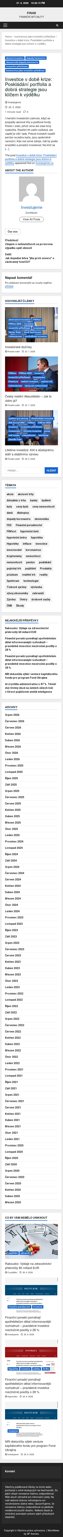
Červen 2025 (13, 803)
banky (33, 500)
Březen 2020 (13, 1202)
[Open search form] (57, 25)
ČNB (9, 605)
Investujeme (14, 102)
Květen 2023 (13, 961)
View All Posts (31, 219)
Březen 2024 (13, 898)
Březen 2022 (13, 1050)
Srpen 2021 (12, 1094)
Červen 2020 (13, 1183)
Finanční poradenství (29, 525)
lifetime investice (32, 431)
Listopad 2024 (14, 847)
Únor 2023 (11, 980)
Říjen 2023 (11, 930)
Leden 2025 (12, 835)
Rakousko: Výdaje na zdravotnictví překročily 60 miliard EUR (28, 1265)
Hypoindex (12, 1396)
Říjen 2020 (11, 1158)
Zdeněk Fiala (15, 439)
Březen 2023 (13, 974)
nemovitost (33, 556)
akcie (10, 494)
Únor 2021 (11, 1132)
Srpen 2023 (12, 942)
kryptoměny (14, 556)
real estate (14, 435)
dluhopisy (23, 512)
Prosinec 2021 (14, 1069)
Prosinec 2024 (14, 841)
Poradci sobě (14, 351)
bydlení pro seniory (18, 418)
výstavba (36, 587)
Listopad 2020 (14, 1151)
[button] (5, 25)
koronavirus (33, 550)
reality (43, 574)
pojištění (30, 568)
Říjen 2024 (11, 854)
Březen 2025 (13, 822)
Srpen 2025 (12, 791)
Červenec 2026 (14, 721)
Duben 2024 (12, 892)
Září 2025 (11, 784)
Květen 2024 (13, 885)
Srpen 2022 (12, 1018)
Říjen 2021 (11, 1082)
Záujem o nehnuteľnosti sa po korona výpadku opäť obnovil (29, 244)
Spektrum (13, 580)
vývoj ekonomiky (17, 593)
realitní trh (46, 381)
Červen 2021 (13, 1107)
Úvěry (23, 599)
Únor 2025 (11, 829)
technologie (31, 580)
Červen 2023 (13, 955)
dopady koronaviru (36, 58)
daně (10, 512)
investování (39, 328)
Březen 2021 (13, 1126)
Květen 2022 (13, 1037)
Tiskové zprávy (16, 587)
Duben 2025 (12, 816)
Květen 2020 (13, 1189)
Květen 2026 (13, 734)
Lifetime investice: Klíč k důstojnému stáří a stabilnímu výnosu (29, 452)
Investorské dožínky (18, 347)
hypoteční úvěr (29, 531)
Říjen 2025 (11, 778)
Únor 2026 (11, 752)
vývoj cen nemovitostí (36, 385)
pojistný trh (14, 568)
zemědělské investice (36, 336)
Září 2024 (11, 860)
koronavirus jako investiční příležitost (25, 70)
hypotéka (37, 537)
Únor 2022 (11, 1056)
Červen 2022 (13, 1031)
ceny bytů (22, 506)
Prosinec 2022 (14, 993)
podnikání (45, 562)
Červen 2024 (13, 879)
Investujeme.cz (44, 163)
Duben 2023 (12, 968)
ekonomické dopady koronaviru (22, 62)
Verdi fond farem (32, 332)
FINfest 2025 (15, 323)
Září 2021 (11, 1088)
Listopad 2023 (14, 923)
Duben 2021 (12, 1120)
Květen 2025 (13, 809)
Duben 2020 (12, 1196)
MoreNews (53, 1530)
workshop (43, 435)
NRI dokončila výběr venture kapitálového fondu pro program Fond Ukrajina (30, 1445)
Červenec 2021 (14, 1101)
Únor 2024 (11, 905)
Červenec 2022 (14, 1025)
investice (28, 323)
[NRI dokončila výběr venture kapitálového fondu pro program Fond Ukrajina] (31, 1419)
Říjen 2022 (11, 1006)
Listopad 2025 (14, 772)
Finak (31, 13)
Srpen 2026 (12, 714)
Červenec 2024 (14, 873)
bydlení (46, 500)
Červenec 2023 (14, 949)
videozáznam (15, 336)
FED (9, 525)
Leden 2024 (12, 911)
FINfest (37, 319)
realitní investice (29, 381)
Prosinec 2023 (14, 917)
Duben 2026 (12, 740)
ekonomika (42, 519)
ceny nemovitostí (43, 506)
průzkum (12, 574)
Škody (20, 605)
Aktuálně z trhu (16, 500)
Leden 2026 (12, 759)
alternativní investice (19, 319)
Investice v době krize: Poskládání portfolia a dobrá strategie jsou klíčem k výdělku (31, 159)
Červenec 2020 (14, 1177)
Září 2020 (11, 1164)
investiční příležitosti (17, 66)
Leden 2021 (12, 1139)
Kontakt (10, 1471)
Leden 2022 (12, 1063)
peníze (30, 562)
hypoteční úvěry (17, 537)
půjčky (36, 1368)
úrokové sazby (40, 599)
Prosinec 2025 (14, 765)
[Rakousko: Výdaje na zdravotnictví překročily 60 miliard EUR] (31, 1241)
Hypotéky (13, 543)
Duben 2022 (12, 1044)
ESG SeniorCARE (17, 422)
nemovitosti (14, 562)
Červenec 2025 (14, 797)
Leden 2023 (12, 987)
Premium (13, 381)
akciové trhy (26, 494)
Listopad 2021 (14, 1075)
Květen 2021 (13, 1113)
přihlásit (9, 286)
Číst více (13, 231)
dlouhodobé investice (42, 418)
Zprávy (11, 599)
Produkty (46, 568)
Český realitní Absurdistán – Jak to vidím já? (28, 398)
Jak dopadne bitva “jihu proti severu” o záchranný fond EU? (29, 258)
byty (9, 506)
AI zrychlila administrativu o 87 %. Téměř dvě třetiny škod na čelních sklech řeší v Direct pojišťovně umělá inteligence (30, 688)
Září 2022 (11, 1012)
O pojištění (12, 1272)
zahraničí (38, 593)
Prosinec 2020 (14, 1145)
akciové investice (15, 58)
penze (47, 431)
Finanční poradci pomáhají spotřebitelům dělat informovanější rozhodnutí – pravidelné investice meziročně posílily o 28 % (28, 1323)
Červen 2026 (13, 727)
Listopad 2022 (14, 999)
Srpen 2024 (12, 867)
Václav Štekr (15, 332)
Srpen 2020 (12, 1170)
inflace (27, 543)
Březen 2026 (13, 746)
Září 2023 (11, 936)
